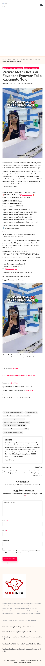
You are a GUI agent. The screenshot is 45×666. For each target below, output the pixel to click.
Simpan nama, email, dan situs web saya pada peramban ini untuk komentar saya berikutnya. (21, 552)
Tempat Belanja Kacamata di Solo (13, 432)
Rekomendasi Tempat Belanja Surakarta (14, 425)
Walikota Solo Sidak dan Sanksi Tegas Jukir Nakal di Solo (22, 644)
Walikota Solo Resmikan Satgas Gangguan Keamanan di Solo (22, 650)
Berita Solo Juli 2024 (31, 412)
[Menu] (41, 4)
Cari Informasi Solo (16, 68)
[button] (9, 460)
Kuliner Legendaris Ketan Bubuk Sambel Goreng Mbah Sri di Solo (22, 638)
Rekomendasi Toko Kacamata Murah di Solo (15, 429)
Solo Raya (35, 68)
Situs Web (6, 541)
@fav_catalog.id (26, 195)
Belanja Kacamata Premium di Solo (13, 412)
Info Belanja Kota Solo (23, 416)
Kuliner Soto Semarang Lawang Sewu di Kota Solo (20, 632)
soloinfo (8, 440)
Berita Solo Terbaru (9, 416)
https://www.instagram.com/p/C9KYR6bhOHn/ (19, 375)
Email (5, 531)
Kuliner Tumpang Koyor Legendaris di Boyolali (18, 627)
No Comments (28, 83)
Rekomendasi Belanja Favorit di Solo (13, 419)
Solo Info (27, 68)
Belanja (5, 68)
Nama (5, 521)
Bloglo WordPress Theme (22, 663)
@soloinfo (14, 368)
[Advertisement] (22, 33)
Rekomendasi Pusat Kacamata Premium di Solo (16, 422)
